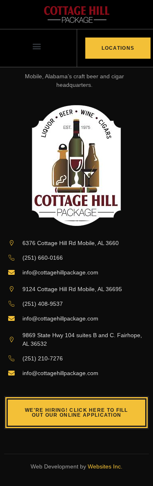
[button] (36, 46)
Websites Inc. (105, 466)
